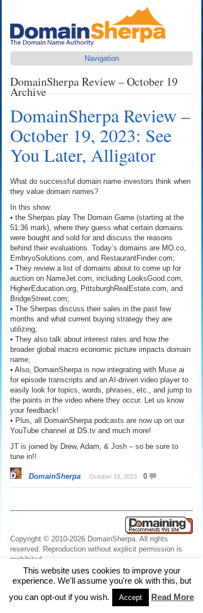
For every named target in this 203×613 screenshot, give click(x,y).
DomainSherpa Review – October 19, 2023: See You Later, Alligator (100, 135)
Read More (172, 597)
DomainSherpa (55, 476)
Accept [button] (130, 597)
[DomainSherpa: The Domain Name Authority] (90, 46)
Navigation (102, 58)
